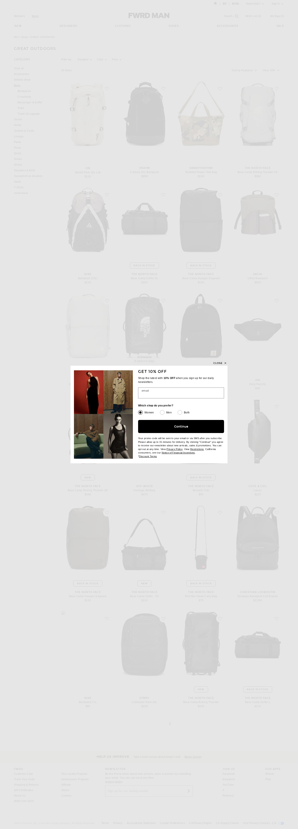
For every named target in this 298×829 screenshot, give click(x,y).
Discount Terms (148, 456)
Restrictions (197, 449)
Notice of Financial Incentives (178, 452)
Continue (181, 426)
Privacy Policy (174, 449)
